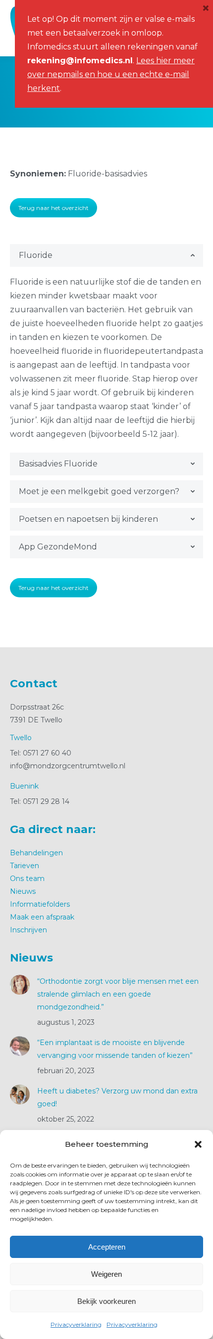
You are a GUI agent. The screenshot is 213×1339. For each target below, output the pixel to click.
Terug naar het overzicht (53, 207)
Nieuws (23, 891)
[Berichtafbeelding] (20, 985)
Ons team (27, 878)
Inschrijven (28, 929)
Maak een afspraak (42, 917)
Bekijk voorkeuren (106, 1301)
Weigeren (106, 1274)
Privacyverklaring (76, 1324)
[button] (198, 1144)
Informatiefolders (40, 904)
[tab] (106, 255)
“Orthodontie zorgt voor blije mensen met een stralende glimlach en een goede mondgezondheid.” (118, 994)
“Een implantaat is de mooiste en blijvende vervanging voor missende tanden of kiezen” (115, 1049)
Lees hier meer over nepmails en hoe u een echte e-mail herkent (111, 74)
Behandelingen (36, 852)
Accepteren (106, 1247)
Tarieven (24, 865)
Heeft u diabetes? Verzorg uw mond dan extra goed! (117, 1097)
